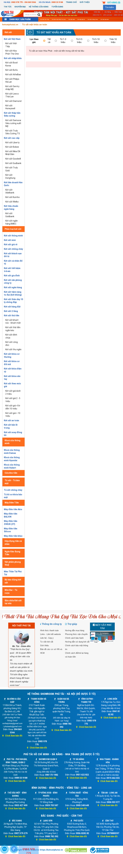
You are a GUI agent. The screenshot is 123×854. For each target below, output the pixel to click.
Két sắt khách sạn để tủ (13, 255)
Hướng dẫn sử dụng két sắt (77, 642)
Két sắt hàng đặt (12, 306)
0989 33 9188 (57, 2)
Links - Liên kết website (50, 634)
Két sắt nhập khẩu (13, 58)
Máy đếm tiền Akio (13, 509)
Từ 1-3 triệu (63, 40)
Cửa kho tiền (11, 473)
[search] (39, 15)
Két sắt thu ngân (13, 349)
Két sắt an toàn (11, 420)
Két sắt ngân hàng (13, 287)
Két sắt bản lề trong (10, 426)
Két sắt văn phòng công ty (13, 281)
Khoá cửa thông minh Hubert (12, 466)
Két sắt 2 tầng (11, 311)
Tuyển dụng (57, 7)
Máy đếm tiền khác (13, 536)
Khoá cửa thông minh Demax (12, 451)
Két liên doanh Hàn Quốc (13, 184)
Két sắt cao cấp (11, 138)
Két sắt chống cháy (93, 19)
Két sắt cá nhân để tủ (13, 262)
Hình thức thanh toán (49, 630)
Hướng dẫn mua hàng (74, 630)
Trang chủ (71, 2)
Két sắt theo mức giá (12, 385)
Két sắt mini (71, 19)
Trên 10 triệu (113, 40)
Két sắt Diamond (13, 101)
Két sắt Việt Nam (12, 39)
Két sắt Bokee (12, 147)
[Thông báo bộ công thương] (99, 850)
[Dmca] (76, 850)
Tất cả (49, 40)
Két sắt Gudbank (13, 163)
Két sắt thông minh (13, 235)
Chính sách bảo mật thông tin (76, 647)
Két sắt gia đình (104, 19)
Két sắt (8, 32)
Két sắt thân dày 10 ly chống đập (13, 300)
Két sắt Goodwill (13, 159)
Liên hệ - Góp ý (47, 638)
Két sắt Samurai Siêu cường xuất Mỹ (13, 123)
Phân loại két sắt (13, 229)
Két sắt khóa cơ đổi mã (12, 363)
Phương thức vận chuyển (76, 634)
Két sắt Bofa (11, 70)
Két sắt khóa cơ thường (12, 355)
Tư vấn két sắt (46, 642)
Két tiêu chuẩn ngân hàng (11, 207)
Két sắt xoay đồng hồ (13, 434)
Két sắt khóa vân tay (12, 377)
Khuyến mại (20, 7)
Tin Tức (8, 7)
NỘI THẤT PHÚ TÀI (21, 625)
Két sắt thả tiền (11, 315)
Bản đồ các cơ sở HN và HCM (51, 651)
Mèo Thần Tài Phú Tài (13, 573)
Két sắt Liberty (12, 142)
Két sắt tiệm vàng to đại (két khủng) (13, 293)
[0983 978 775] (14, 849)
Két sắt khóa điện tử (12, 370)
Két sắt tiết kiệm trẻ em (12, 269)
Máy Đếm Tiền (12, 502)
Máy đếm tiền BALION (10, 515)
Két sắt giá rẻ (81, 19)
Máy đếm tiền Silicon (10, 530)
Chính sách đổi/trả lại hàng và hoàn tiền (76, 655)
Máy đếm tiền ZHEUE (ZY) (10, 522)
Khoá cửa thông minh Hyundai (12, 459)
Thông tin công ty (52, 624)
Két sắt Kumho (12, 197)
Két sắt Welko (12, 201)
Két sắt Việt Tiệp (44, 19)
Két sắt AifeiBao (13, 74)
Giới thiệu (85, 2)
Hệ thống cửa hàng (38, 7)
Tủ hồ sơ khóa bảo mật (13, 496)
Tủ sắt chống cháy (13, 490)
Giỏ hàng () (113, 2)
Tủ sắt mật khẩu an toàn (53, 32)
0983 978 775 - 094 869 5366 (23, 2)
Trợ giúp (72, 624)
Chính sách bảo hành (74, 638)
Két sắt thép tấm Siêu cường (12, 114)
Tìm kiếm (109, 7)
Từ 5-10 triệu (96, 40)
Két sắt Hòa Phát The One (59, 19)
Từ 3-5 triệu (79, 40)
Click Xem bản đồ (13, 735)
